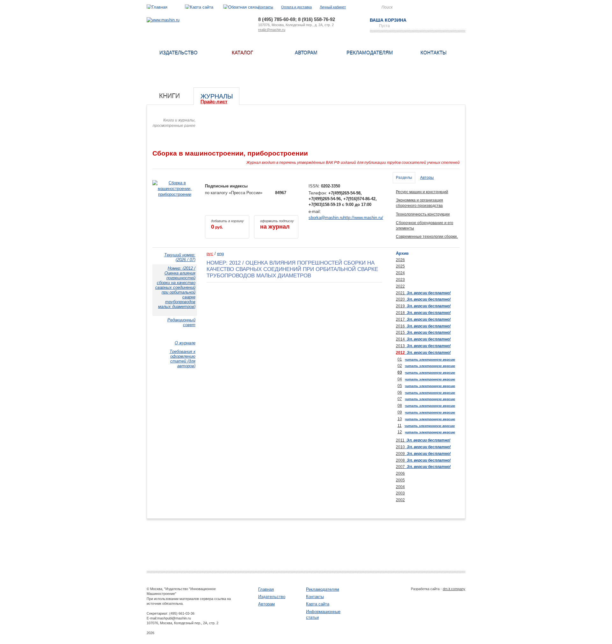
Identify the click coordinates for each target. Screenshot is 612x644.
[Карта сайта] (199, 7)
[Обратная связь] (241, 7)
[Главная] (157, 7)
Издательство (178, 52)
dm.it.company (454, 589)
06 (399, 392)
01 (399, 359)
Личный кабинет (333, 7)
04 (399, 379)
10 (399, 419)
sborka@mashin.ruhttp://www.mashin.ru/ (346, 217)
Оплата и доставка (296, 7)
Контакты (265, 7)
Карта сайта (317, 604)
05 (399, 386)
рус (210, 253)
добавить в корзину (227, 224)
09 (399, 412)
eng (220, 253)
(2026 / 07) (179, 257)
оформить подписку (277, 224)
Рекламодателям (369, 52)
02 (399, 365)
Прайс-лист (213, 101)
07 (399, 399)
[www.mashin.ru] (163, 20)
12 (399, 432)
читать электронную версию (430, 359)
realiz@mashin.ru (271, 30)
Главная (266, 589)
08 (399, 405)
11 (399, 425)
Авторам (306, 52)
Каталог (242, 52)
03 (399, 372)
